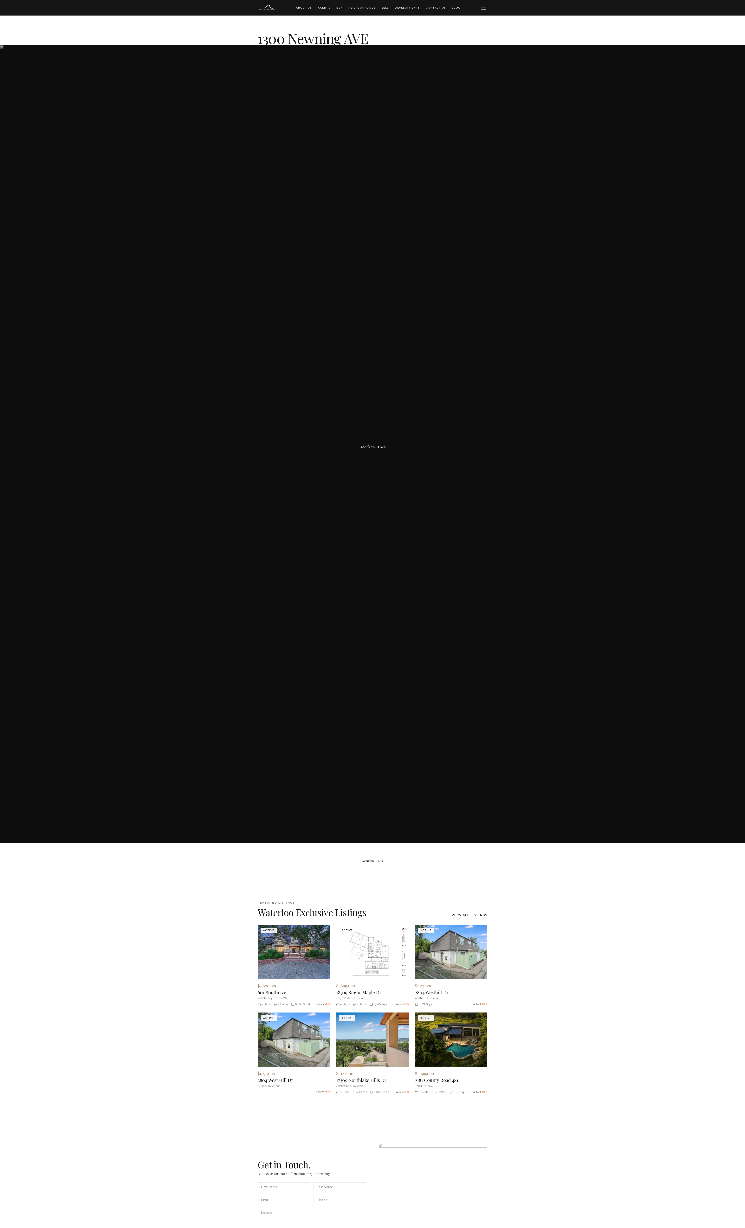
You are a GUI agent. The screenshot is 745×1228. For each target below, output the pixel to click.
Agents (324, 7)
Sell (385, 7)
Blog (456, 7)
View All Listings (469, 915)
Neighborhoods (361, 7)
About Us (304, 7)
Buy (339, 7)
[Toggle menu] (483, 7)
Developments (407, 7)
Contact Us (436, 7)
